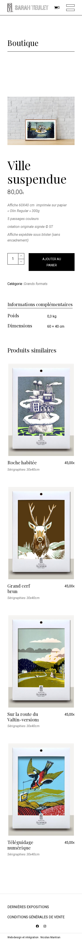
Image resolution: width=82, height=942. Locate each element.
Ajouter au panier (51, 262)
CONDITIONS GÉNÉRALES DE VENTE (36, 917)
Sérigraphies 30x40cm (23, 470)
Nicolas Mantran (50, 937)
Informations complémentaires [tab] (40, 304)
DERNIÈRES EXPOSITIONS (28, 907)
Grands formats (35, 284)
